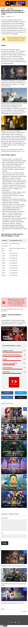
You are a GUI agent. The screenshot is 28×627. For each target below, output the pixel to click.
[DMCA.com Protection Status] (3, 626)
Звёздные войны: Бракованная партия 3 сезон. (13, 151)
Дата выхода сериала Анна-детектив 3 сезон (12, 603)
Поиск (2, 609)
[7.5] (14, 581)
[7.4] (14, 563)
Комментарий (4, 518)
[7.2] (14, 600)
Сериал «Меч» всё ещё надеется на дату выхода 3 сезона (14, 584)
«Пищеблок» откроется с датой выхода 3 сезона (13, 566)
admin (3, 16)
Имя (2, 533)
